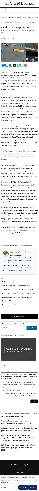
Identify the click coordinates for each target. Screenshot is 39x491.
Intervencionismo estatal (9, 305)
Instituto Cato (29, 289)
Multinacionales (7, 297)
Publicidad (19, 472)
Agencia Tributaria (24, 285)
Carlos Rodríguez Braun (28, 293)
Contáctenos (19, 469)
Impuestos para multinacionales (23, 297)
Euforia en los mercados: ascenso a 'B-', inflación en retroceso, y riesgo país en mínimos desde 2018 (18, 448)
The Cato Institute (17, 289)
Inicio (3, 17)
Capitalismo (15, 293)
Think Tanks (6, 289)
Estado (4, 301)
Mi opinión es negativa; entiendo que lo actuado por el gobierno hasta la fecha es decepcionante (19, 383)
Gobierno (11, 301)
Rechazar (23, 487)
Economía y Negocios (13, 17)
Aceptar (32, 487)
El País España (6, 282)
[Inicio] (19, 3)
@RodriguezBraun (30, 252)
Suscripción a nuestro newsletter (13, 324)
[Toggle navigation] (3, 10)
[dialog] (19, 483)
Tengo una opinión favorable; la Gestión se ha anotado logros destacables (18, 389)
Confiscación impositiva (9, 285)
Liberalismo (5, 293)
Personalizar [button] (5, 487)
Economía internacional (20, 282)
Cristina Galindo (16, 81)
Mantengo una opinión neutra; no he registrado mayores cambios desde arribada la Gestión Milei (19, 395)
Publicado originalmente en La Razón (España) (16, 245)
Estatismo (19, 301)
